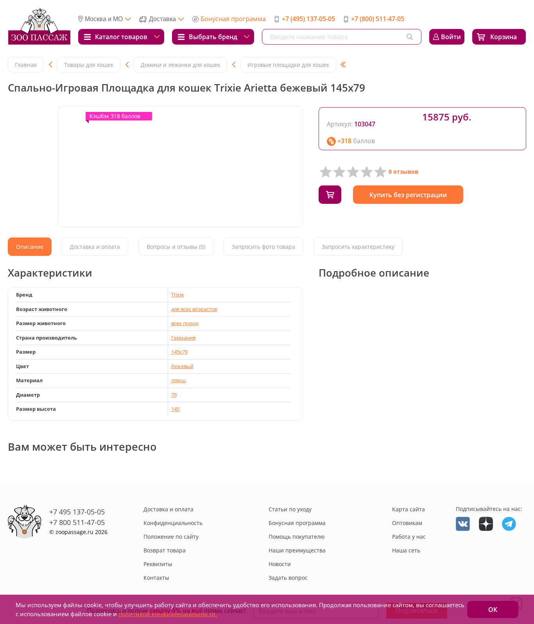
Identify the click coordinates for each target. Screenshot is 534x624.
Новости (280, 564)
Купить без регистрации (408, 195)
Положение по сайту (171, 536)
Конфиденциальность (172, 523)
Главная (26, 64)
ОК (492, 609)
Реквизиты (157, 564)
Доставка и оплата (168, 509)
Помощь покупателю (297, 536)
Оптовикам (407, 523)
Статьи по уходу (290, 509)
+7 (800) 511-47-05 (377, 18)
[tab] (30, 246)
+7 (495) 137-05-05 (308, 18)
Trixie (177, 294)
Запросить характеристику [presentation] (358, 246)
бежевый (182, 366)
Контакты (156, 577)
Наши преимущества (297, 550)
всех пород (184, 323)
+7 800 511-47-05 (77, 522)
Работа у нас (409, 536)
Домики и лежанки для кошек (180, 64)
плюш (178, 380)
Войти (451, 36)
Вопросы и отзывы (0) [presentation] (176, 246)
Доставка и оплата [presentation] (95, 246)
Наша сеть (406, 550)
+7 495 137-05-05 (77, 511)
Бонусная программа (233, 18)
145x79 (179, 351)
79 (174, 394)
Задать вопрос (288, 577)
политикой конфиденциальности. (167, 614)
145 (175, 408)
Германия (183, 337)
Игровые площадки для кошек (288, 64)
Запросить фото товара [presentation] (263, 246)
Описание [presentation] (29, 246)
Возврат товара (164, 550)
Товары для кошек (88, 64)
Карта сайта (408, 509)
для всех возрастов (194, 309)
